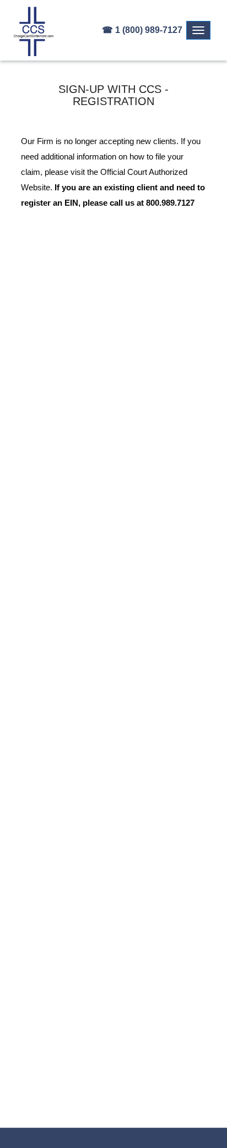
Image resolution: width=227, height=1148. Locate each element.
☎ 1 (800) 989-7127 (142, 30)
